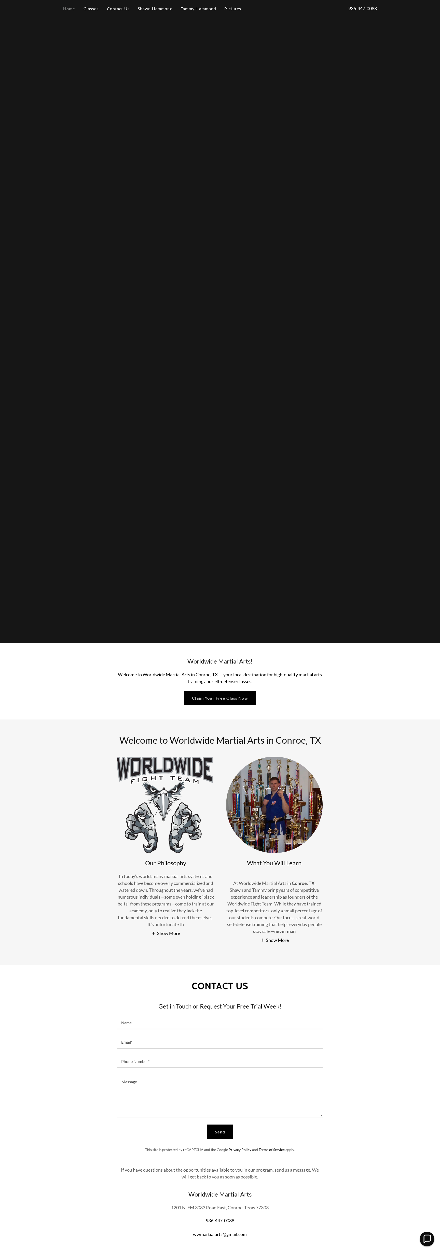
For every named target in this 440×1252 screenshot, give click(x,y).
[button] (165, 933)
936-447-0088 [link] (362, 8)
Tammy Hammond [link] (198, 8)
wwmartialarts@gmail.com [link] (220, 1234)
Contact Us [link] (118, 8)
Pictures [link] (232, 8)
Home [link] (69, 8)
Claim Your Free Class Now (220, 698)
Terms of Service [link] (272, 1149)
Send (220, 1131)
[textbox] (219, 1022)
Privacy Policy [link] (240, 1149)
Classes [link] (91, 8)
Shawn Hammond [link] (155, 8)
